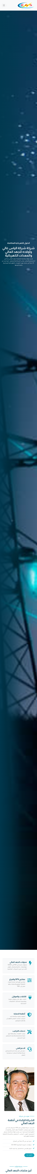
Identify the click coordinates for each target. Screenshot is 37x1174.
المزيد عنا (29, 1155)
